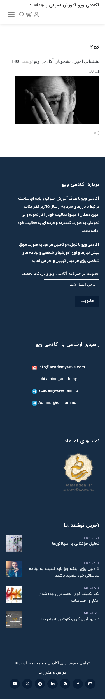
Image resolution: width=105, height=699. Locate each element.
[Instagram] (65, 684)
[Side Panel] (11, 14)
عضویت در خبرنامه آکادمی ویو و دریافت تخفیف (60, 273)
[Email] (90, 684)
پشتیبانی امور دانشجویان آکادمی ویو (66, 61)
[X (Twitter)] (27, 684)
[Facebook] (78, 684)
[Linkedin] (52, 684)
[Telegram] (40, 684)
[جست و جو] (21, 15)
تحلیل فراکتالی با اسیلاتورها (75, 543)
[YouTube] (15, 684)
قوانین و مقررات (52, 672)
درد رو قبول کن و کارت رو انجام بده (69, 619)
